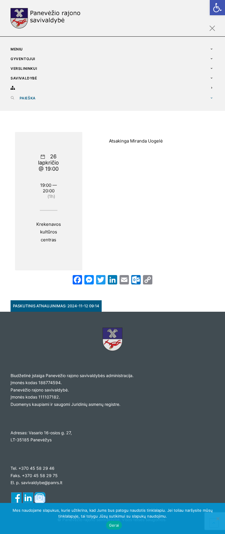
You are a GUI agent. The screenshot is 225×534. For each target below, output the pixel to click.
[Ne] (218, 518)
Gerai (114, 525)
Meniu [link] (17, 49)
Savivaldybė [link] (24, 78)
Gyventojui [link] (23, 59)
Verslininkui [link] (24, 68)
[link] (217, 7)
